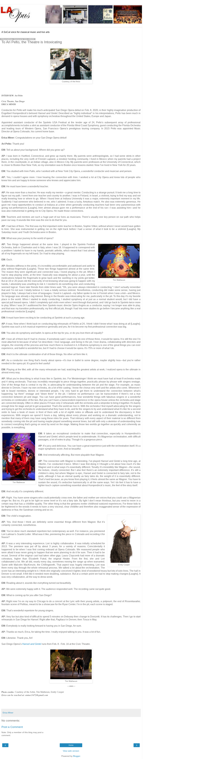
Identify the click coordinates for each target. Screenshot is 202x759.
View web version (71, 751)
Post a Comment (12, 726)
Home (71, 745)
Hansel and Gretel (31, 644)
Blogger (76, 756)
